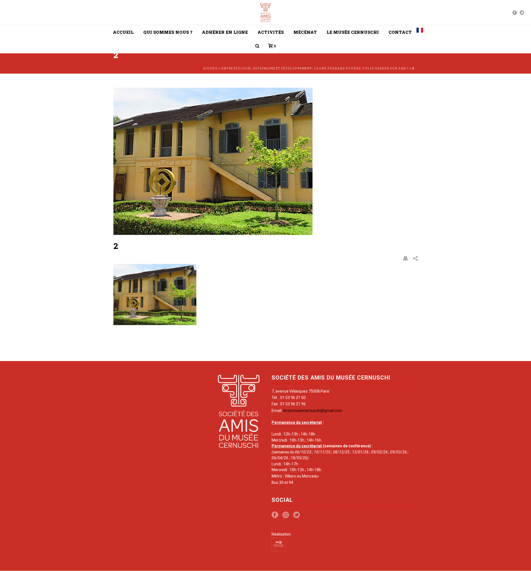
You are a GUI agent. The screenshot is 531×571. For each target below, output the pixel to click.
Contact (400, 32)
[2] (265, 161)
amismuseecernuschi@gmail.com (312, 410)
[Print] (405, 258)
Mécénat (305, 32)
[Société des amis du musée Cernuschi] (265, 12)
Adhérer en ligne (225, 32)
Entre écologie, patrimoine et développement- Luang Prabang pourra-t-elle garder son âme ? (315, 68)
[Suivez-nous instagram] (285, 515)
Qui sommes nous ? (167, 32)
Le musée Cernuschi (353, 32)
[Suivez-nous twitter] (296, 515)
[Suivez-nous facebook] (275, 515)
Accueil (123, 32)
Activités (270, 32)
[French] (420, 32)
